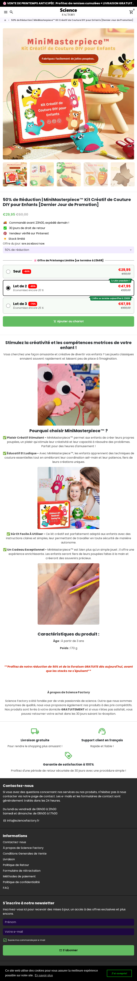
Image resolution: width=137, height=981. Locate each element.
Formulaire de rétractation (21, 871)
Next (130, 93)
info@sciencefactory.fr (21, 821)
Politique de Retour (16, 865)
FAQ (6, 888)
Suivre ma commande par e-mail (26, 940)
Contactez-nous (14, 842)
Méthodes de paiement (19, 876)
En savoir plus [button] (44, 975)
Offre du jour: (23, 244)
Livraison (9, 859)
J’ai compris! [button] (119, 973)
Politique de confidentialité (21, 882)
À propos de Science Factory (23, 848)
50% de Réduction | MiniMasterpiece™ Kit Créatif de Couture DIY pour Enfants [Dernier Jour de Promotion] (72, 20)
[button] (68, 271)
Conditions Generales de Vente (25, 854)
